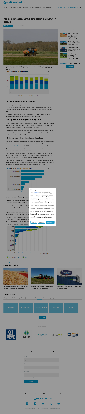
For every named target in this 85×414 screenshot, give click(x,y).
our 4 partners (36, 192)
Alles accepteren (50, 222)
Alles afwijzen (41, 222)
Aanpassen (34, 222)
